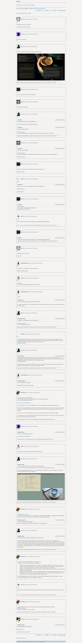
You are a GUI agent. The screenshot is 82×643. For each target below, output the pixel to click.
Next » (55, 10)
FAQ (23, 641)
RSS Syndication (42, 641)
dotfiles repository (25, 514)
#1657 (37, 142)
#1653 (36, 46)
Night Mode (27, 641)
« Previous (38, 10)
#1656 (36, 114)
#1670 (41, 375)
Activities (25, 5)
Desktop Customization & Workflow (37, 8)
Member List (35, 641)
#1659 (37, 178)
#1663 (36, 248)
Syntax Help (18, 641)
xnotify (39, 405)
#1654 (37, 89)
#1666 (41, 291)
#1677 (39, 556)
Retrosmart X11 (28, 419)
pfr (21, 46)
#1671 (39, 392)
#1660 (37, 198)
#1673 (37, 446)
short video (24, 563)
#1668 (38, 334)
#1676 (36, 530)
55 (45, 10)
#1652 (37, 34)
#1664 (41, 263)
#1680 (37, 619)
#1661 (36, 216)
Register (33, 5)
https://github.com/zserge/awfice (23, 209)
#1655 (37, 101)
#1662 (37, 232)
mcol (22, 34)
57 (49, 10)
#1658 (37, 164)
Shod (18, 561)
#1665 (37, 278)
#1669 (36, 350)
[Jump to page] (62, 10)
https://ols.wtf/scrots (26, 26)
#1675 (39, 509)
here (52, 407)
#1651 (36, 19)
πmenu (28, 405)
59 (52, 10)
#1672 (37, 426)
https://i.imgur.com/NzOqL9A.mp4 (24, 402)
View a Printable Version (21, 638)
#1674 (36, 458)
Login (29, 5)
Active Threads (19, 5)
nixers (18, 1)
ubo (25, 415)
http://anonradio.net (21, 131)
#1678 (36, 584)
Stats (31, 641)
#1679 (39, 601)
